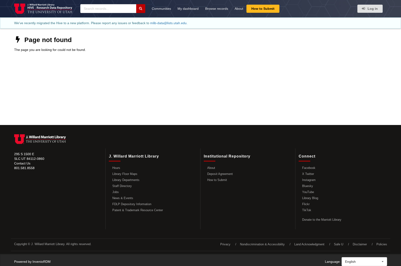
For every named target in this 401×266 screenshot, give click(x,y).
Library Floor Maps (124, 174)
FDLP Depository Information (131, 204)
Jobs (115, 192)
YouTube (308, 192)
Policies (381, 244)
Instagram (309, 180)
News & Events (122, 198)
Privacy (225, 244)
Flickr (306, 204)
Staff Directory (122, 186)
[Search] (140, 8)
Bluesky (307, 186)
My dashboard (188, 8)
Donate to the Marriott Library (321, 219)
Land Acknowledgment (309, 244)
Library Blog (310, 198)
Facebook (308, 168)
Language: (333, 261)
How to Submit (263, 8)
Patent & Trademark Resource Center (137, 210)
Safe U (338, 244)
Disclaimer (360, 244)
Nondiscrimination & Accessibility (262, 244)
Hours (116, 168)
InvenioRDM (41, 261)
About (239, 8)
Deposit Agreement (220, 174)
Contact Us (22, 163)
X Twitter (308, 174)
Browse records (216, 8)
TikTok (306, 210)
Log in (372, 8)
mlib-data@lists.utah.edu (168, 23)
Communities (161, 8)
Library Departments (125, 180)
